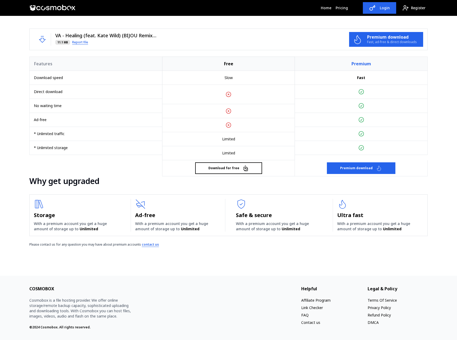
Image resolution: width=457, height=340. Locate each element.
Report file (80, 42)
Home (327, 7)
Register (418, 7)
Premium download (356, 168)
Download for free (223, 168)
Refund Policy (379, 315)
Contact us (310, 322)
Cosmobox (49, 327)
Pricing (342, 7)
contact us (150, 244)
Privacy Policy (379, 307)
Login (385, 7)
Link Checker (312, 307)
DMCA (373, 322)
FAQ (305, 315)
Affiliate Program (316, 300)
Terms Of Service (382, 300)
